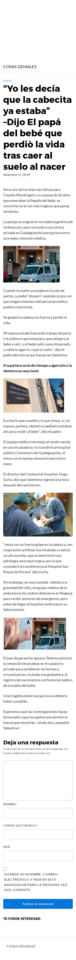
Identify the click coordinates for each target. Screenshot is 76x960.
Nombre (10, 804)
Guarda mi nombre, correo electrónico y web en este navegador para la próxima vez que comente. (35, 882)
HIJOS (7, 81)
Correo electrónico (21, 825)
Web (6, 846)
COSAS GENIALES (20, 67)
